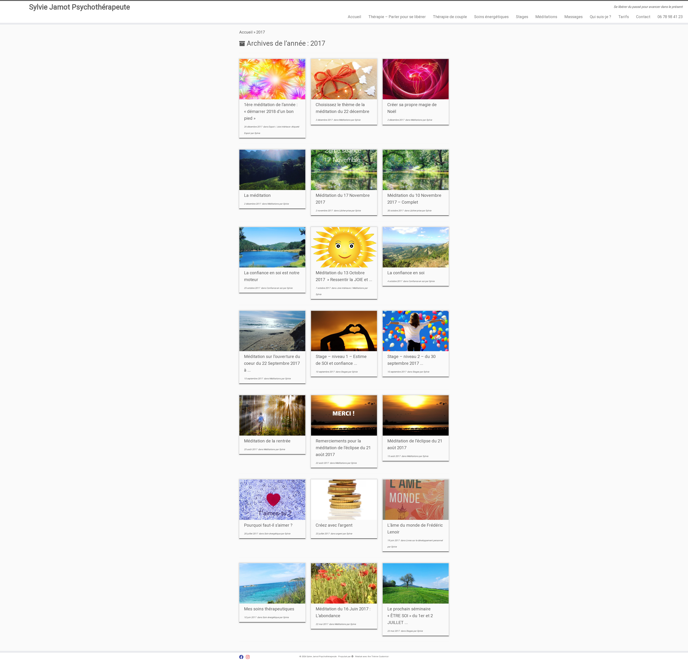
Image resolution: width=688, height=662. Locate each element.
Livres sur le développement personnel (424, 540)
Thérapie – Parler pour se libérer (397, 17)
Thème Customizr (380, 656)
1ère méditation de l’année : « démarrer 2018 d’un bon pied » (271, 111)
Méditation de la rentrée (267, 440)
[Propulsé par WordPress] (352, 656)
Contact (643, 17)
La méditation (257, 195)
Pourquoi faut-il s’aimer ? (268, 525)
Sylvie (257, 133)
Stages (522, 17)
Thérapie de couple (450, 17)
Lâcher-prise (345, 210)
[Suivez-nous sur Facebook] (242, 657)
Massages (573, 17)
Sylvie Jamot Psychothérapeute (79, 7)
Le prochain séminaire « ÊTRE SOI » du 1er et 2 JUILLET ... (410, 615)
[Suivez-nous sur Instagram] (249, 657)
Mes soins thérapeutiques (269, 608)
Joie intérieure (284, 126)
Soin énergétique (272, 533)
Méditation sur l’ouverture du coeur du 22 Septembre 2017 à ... (272, 363)
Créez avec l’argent (334, 525)
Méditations (546, 17)
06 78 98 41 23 (670, 17)
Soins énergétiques (491, 17)
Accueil (354, 17)
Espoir (272, 126)
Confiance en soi (274, 288)
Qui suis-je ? (600, 17)
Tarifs (623, 17)
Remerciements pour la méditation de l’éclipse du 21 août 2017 (343, 447)
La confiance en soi (405, 272)
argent (339, 533)
